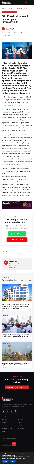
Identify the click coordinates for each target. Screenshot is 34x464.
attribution (16, 254)
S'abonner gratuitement (16, 387)
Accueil (4, 8)
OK (14, 444)
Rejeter (12, 461)
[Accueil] (6, 2)
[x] (11, 411)
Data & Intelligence (7, 428)
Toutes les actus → (26, 280)
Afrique (9, 254)
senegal (24, 254)
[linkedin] (3, 411)
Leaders (4, 431)
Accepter (5, 461)
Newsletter (21, 428)
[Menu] (30, 2)
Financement (5, 425)
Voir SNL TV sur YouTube (17, 240)
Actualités (11, 8)
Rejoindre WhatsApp (17, 234)
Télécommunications (22, 8)
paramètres (21, 458)
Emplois (20, 425)
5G (3, 254)
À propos (20, 419)
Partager (7, 35)
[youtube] (7, 411)
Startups (4, 422)
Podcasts (20, 422)
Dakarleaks (10, 97)
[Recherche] (26, 2)
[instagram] (15, 411)
